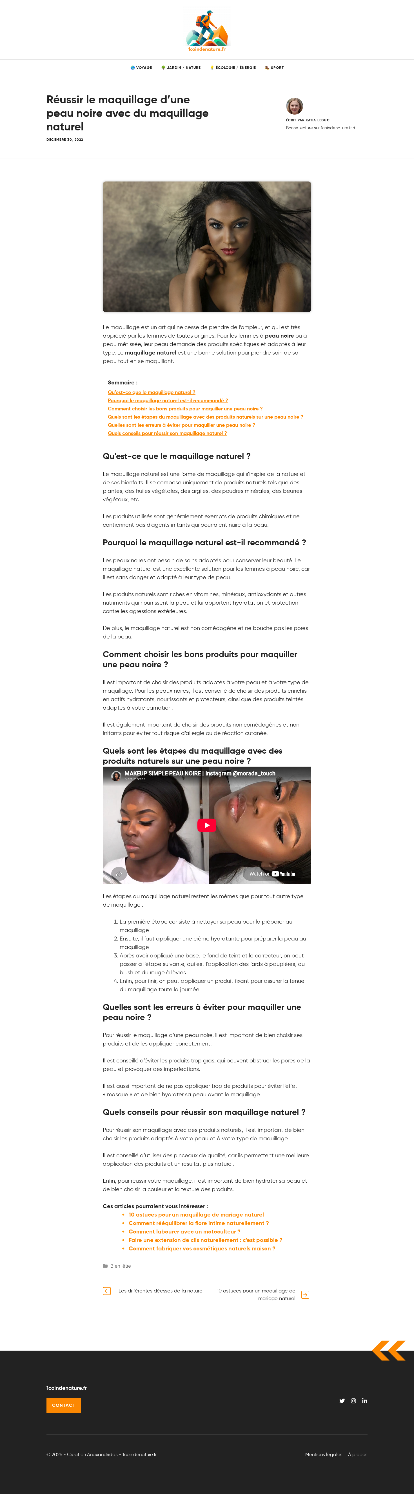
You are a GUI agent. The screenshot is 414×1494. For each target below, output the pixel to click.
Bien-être (120, 1266)
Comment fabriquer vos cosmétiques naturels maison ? (202, 1249)
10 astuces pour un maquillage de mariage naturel (196, 1215)
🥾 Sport (274, 68)
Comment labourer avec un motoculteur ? (185, 1232)
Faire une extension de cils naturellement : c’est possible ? (205, 1240)
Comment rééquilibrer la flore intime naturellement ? (199, 1223)
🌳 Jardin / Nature (181, 68)
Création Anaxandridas (92, 1455)
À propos (358, 1455)
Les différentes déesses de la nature (160, 1291)
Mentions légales (323, 1455)
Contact (63, 1405)
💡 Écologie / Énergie (233, 68)
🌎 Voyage (141, 68)
